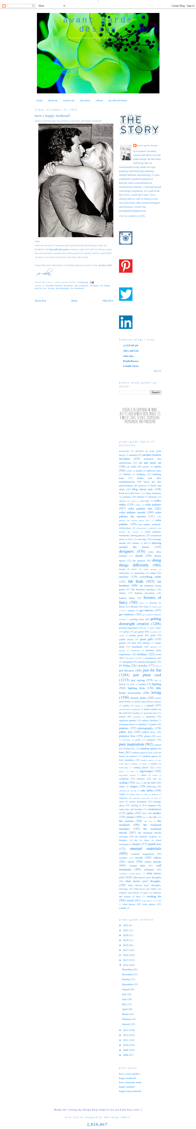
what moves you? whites (145, 888)
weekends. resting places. (130, 873)
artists (157, 466)
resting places (141, 767)
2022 (126, 925)
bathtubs (127, 474)
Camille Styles (131, 366)
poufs (137, 739)
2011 (126, 1040)
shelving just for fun (127, 790)
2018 (126, 945)
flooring (153, 602)
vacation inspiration (142, 854)
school (155, 775)
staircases (123, 798)
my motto (85, 100)
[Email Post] (92, 282)
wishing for (154, 896)
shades (122, 786)
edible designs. (150, 569)
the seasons (126, 821)
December (127, 969)
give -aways (155, 627)
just (157, 665)
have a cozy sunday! (129, 1073)
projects (151, 739)
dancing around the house (140, 545)
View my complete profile (132, 216)
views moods (153, 861)
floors (122, 606)
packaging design (127, 724)
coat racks (144, 500)
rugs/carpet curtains (127, 775)
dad (145, 543)
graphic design (126, 639)
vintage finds (137, 865)
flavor (142, 603)
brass (137, 493)
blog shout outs (142, 489)
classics (122, 500)
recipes (154, 763)
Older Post (108, 300)
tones (146, 840)
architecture (125, 462)
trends (136, 844)
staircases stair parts (141, 798)
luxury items (138, 698)
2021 (126, 930)
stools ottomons (138, 801)
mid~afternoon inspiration (129, 709)
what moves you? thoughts (147, 877)
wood (130, 900)
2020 (126, 935)
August (126, 989)
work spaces (147, 900)
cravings (142, 539)
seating (123, 782)
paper (153, 724)
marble (126, 705)
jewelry (143, 665)
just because (126, 670)
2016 (126, 955)
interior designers (147, 661)
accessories (124, 451)
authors (129, 470)
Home (74, 300)
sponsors (155, 794)
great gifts (146, 639)
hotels (132, 658)
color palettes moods (132, 512)
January (126, 1024)
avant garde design (98, 25)
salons (144, 775)
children (140, 496)
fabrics (122, 593)
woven (158, 900)
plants (147, 736)
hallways (146, 642)
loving (51, 288)
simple (122, 794)
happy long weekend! (130, 1091)
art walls (131, 466)
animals (133, 455)
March (125, 1014)
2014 (126, 965)
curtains (135, 543)
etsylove (124, 576)
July (124, 994)
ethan (153, 573)
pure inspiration (131, 744)
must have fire (150, 713)
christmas (152, 496)
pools (159, 736)
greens (122, 643)
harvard (122, 650)
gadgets (131, 610)
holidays (94, 286)
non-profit (137, 716)
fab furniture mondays (143, 589)
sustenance (154, 809)
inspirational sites (153, 658)
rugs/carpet (146, 771)
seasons (141, 778)
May (124, 1004)
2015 (126, 960)
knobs (132, 684)
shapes (134, 786)
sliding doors (134, 794)
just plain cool (147, 674)
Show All (157, 371)
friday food (156, 606)
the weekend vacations (146, 836)
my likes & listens (118, 100)
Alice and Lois (131, 350)
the (144, 817)
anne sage (128, 355)
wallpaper (149, 869)
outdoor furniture (150, 720)
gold (153, 635)
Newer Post (40, 300)
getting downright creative (140, 621)
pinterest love (127, 736)
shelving (151, 786)
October (126, 979)
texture (131, 817)
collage (138, 504)
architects (149, 458)
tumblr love (154, 844)
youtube (122, 908)
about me (53, 100)
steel (156, 798)
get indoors (147, 610)
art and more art (150, 462)
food (146, 606)
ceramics (126, 496)
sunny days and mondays (131, 809)
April (125, 1009)
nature (122, 716)
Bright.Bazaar (131, 361)
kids (156, 680)
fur (123, 610)
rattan (144, 763)
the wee (148, 821)
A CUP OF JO (130, 345)
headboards (135, 650)
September (128, 984)
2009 (126, 1050)
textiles (157, 813)
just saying (138, 680)
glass (126, 631)
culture (99, 100)
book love (124, 493)
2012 (126, 1035)
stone (121, 801)
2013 (126, 1030)
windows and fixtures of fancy (133, 892)
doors (134, 569)
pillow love (126, 732)
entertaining (139, 573)
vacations (123, 857)
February (127, 1019)
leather (142, 684)
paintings (143, 724)
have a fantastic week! (130, 1082)
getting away (137, 619)
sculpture (124, 778)
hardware (154, 646)
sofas (146, 794)
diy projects (139, 560)
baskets (139, 470)
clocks (133, 501)
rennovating (123, 767)
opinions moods (127, 720)
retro (132, 771)
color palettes (153, 504)
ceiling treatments (153, 493)
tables (130, 813)
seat (154, 778)
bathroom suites (154, 470)
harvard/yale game (59, 249)
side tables (146, 790)
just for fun (41, 288)
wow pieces (129, 904)
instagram (127, 661)
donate (122, 569)
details (139, 555)
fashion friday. (127, 598)
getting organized (128, 627)
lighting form (136, 688)
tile (136, 840)
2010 (126, 1045)
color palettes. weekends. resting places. (140, 533)
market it (139, 705)
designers (126, 551)
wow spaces (149, 904)
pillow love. (149, 732)
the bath (153, 817)
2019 (126, 940)
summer (152, 805)
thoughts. (123, 840)
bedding (141, 474)
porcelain (126, 739)
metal (150, 705)
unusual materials (145, 848)
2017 (126, 950)
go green (139, 631)
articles (146, 466)
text (145, 813)
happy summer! (127, 1086)
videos (157, 857)
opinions (150, 716)
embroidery (124, 573)
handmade (137, 646)
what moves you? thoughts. (143, 881)
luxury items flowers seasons (148, 701)
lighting (156, 684)
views (130, 861)
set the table (150, 782)
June (124, 999)
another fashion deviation (59, 286)
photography (62, 288)
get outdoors (81, 286)
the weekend (77, 288)
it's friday (105, 286)
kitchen (122, 684)
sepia (138, 782)
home (39, 100)
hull (139, 658)
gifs (145, 628)
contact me (68, 100)
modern (136, 713)
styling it (136, 805)
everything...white (150, 576)
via (37, 241)
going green (136, 635)
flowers (134, 606)
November (127, 974)
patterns (123, 728)
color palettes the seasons (140, 514)
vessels (139, 857)
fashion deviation (145, 593)
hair (134, 643)
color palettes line (140, 508)
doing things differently (140, 562)
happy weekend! (127, 1078)
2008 (126, 1055)
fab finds (136, 581)
